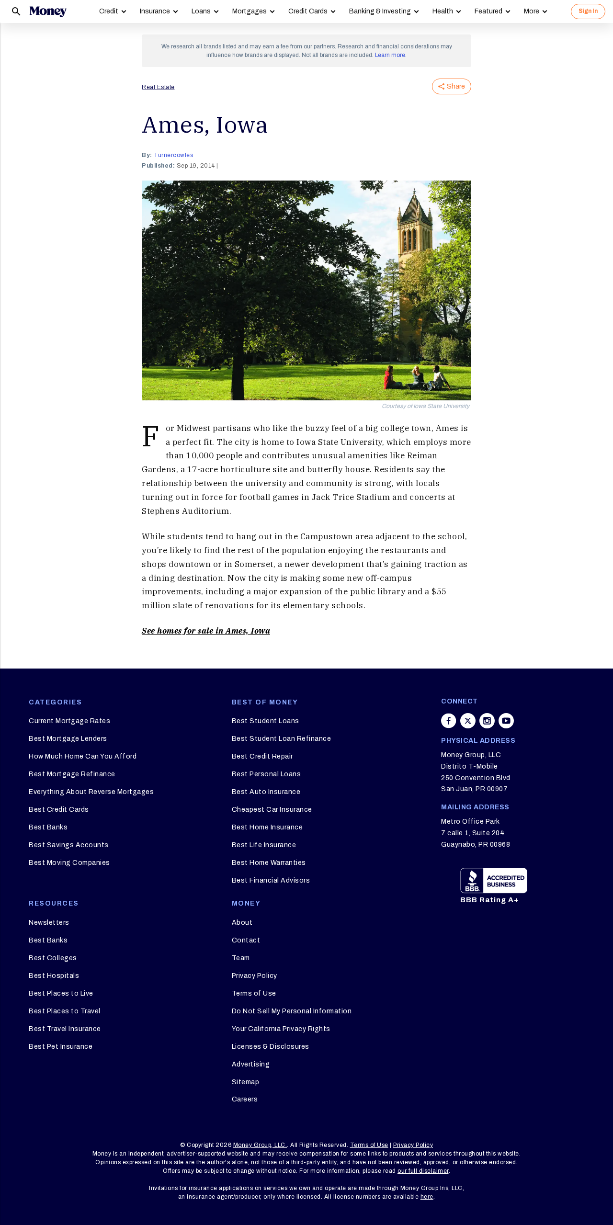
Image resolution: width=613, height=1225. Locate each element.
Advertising (251, 1064)
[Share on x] (468, 720)
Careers (245, 1099)
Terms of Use (254, 993)
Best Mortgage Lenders (68, 738)
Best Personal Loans (266, 774)
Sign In (588, 11)
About (242, 922)
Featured (488, 11)
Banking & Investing (380, 11)
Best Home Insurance (267, 827)
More (531, 11)
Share (456, 86)
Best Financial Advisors (271, 880)
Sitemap (246, 1082)
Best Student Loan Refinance (281, 738)
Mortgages (249, 11)
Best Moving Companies (69, 862)
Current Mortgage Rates (69, 721)
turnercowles (173, 155)
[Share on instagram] (487, 720)
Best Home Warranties (269, 862)
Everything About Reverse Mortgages (91, 791)
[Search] (16, 11)
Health (442, 11)
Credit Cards (308, 11)
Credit (108, 11)
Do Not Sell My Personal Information (292, 1011)
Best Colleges (53, 958)
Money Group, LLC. (260, 1145)
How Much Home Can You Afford (82, 756)
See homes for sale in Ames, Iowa (206, 630)
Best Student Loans (265, 721)
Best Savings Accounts (69, 845)
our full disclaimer (423, 1171)
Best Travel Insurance (65, 1028)
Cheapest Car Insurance (272, 809)
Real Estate (158, 87)
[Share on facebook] (448, 720)
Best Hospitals (54, 975)
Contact (246, 940)
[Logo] (48, 11)
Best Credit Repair (262, 756)
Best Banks (48, 827)
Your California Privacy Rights (281, 1028)
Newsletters (49, 922)
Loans (201, 11)
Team (241, 958)
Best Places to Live (61, 993)
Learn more (390, 55)
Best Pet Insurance (60, 1046)
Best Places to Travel (65, 1011)
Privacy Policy (254, 975)
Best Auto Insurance (266, 791)
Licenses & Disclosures (270, 1046)
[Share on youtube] (506, 720)
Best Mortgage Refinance (72, 774)
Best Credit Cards (59, 809)
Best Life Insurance (264, 845)
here (426, 1196)
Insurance (155, 11)
